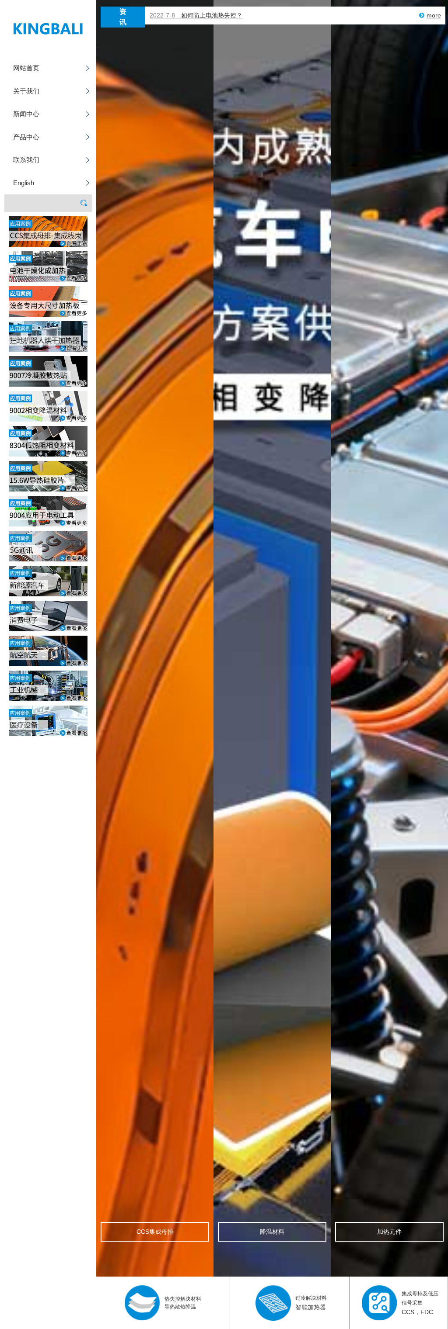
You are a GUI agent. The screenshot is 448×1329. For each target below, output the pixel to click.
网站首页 (26, 68)
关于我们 (26, 91)
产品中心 (26, 137)
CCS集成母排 (155, 1231)
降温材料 (272, 1231)
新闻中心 (26, 114)
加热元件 (389, 1231)
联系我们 (26, 159)
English (23, 183)
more (434, 15)
